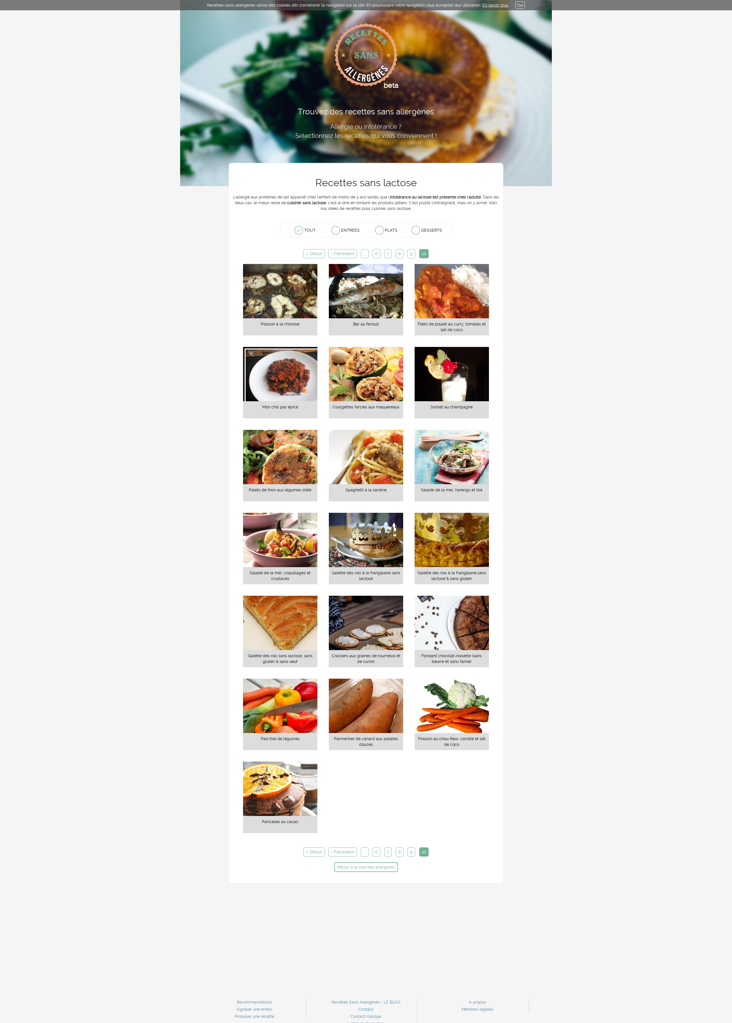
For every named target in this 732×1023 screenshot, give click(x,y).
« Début (314, 253)
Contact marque (366, 1016)
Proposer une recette (254, 1016)
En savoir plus (495, 5)
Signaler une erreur (254, 1009)
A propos (477, 1002)
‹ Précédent (342, 253)
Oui (520, 5)
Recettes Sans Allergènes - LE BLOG (365, 1002)
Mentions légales (477, 1009)
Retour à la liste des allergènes (366, 867)
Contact (366, 1009)
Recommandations (254, 1002)
